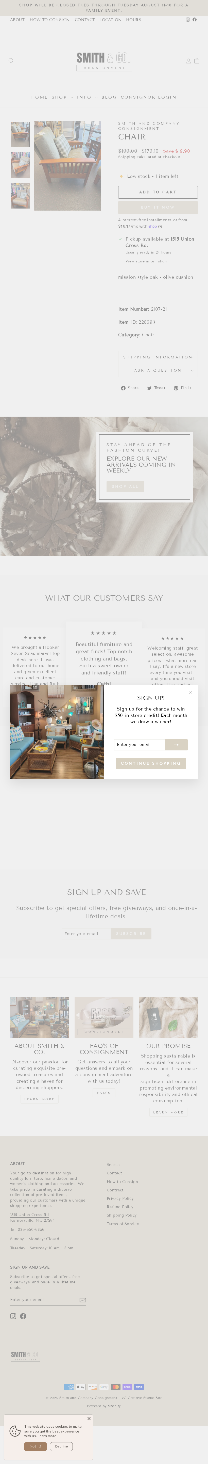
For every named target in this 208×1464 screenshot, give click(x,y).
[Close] (89, 1418)
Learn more (47, 1436)
